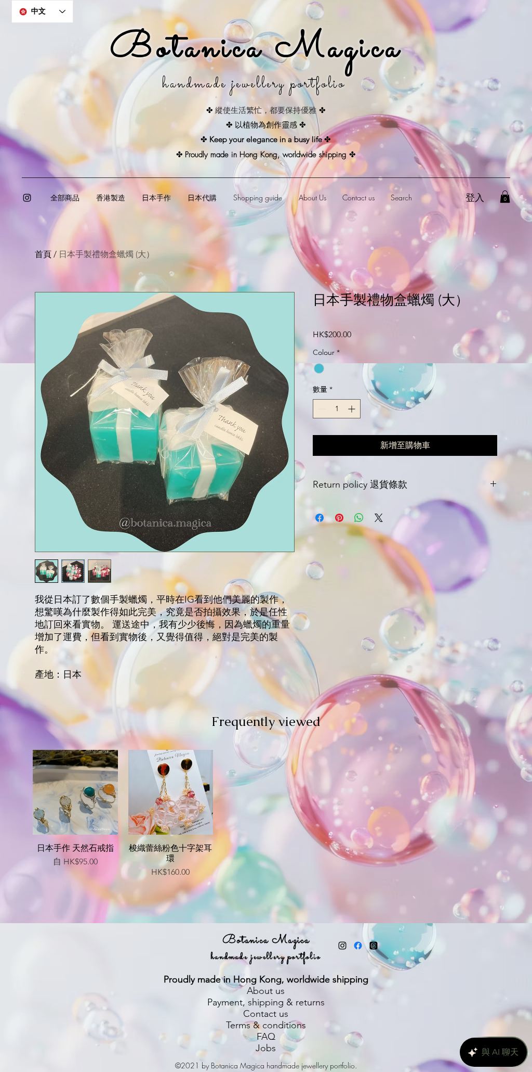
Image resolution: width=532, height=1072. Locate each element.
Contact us (265, 1013)
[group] (266, 828)
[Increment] (352, 409)
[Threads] (373, 945)
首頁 (43, 254)
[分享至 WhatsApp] (359, 518)
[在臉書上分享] (319, 518)
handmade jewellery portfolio (266, 957)
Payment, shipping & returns (266, 1002)
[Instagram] (27, 198)
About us (266, 991)
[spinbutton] (336, 409)
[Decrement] (320, 409)
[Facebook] (358, 945)
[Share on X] (379, 518)
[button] (505, 196)
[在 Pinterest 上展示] (339, 518)
